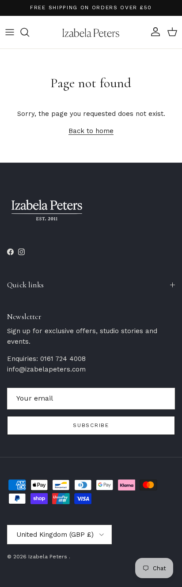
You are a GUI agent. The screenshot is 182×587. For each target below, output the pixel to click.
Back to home (91, 131)
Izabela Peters (48, 557)
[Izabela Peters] (91, 32)
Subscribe (91, 425)
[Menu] (9, 32)
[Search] (29, 32)
